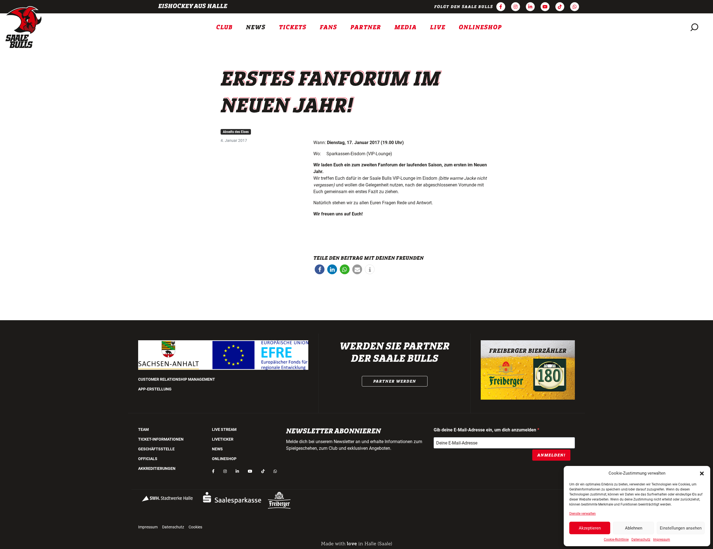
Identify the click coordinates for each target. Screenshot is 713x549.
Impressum (661, 539)
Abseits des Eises (236, 132)
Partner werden (394, 381)
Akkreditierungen (156, 468)
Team (143, 429)
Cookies (195, 527)
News (255, 27)
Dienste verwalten (582, 514)
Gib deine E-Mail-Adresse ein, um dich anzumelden (485, 430)
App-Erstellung (155, 389)
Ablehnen (633, 528)
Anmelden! (551, 455)
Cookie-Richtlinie (616, 539)
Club (224, 27)
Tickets (292, 27)
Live (437, 27)
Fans (328, 27)
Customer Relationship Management (176, 379)
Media (405, 27)
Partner (365, 27)
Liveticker (222, 439)
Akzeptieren (590, 528)
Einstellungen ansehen (681, 528)
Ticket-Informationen (161, 439)
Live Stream (224, 429)
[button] (702, 473)
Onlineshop (480, 27)
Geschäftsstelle (156, 449)
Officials (147, 458)
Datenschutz (640, 539)
